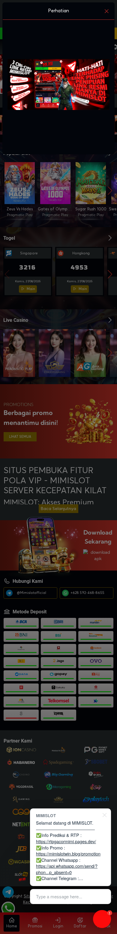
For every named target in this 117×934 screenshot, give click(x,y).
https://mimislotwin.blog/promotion (68, 853)
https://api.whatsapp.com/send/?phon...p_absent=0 (67, 869)
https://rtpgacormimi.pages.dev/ (66, 841)
